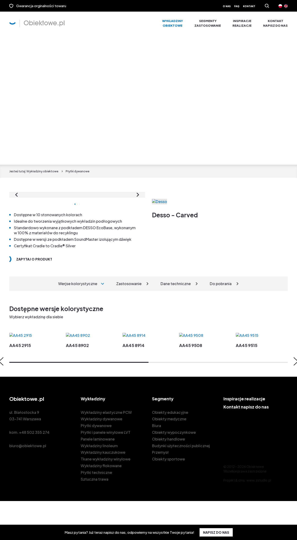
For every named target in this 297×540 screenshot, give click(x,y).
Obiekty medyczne (169, 418)
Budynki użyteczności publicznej (181, 445)
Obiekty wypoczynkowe (174, 432)
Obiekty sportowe (168, 458)
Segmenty (207, 23)
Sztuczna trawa (94, 479)
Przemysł (160, 452)
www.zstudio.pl (258, 480)
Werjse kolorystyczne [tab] (77, 283)
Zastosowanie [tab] (129, 283)
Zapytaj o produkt (34, 259)
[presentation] (16, 195)
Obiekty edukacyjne (170, 412)
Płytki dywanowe (96, 425)
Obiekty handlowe (168, 439)
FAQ (236, 6)
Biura (156, 425)
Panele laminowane (98, 439)
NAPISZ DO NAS (216, 532)
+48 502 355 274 (34, 432)
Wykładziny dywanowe (101, 418)
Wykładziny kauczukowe (103, 452)
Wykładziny (172, 23)
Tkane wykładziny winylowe (105, 458)
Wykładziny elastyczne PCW (106, 412)
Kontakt (249, 6)
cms (241, 480)
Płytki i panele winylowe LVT (105, 432)
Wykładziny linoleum (99, 445)
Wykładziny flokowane (101, 465)
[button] (78, 362)
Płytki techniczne (96, 472)
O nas (227, 6)
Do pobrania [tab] (221, 283)
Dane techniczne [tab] (176, 283)
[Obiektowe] (37, 23)
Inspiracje (242, 23)
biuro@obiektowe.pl (27, 445)
